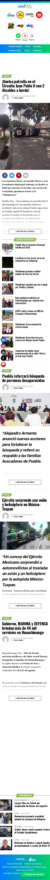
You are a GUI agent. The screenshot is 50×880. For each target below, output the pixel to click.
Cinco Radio (18, 98)
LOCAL (27, 51)
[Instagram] (3, 345)
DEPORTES (37, 51)
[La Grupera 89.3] (20, 15)
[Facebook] (3, 339)
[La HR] (39, 15)
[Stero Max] (20, 25)
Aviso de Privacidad (14, 864)
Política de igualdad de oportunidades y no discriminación (24, 867)
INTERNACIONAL (14, 51)
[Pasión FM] (30, 15)
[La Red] (11, 15)
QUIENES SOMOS (15, 47)
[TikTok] (3, 358)
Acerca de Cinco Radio (25, 870)
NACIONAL (37, 47)
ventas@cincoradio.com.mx (14, 873)
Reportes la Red (35, 874)
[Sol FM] (11, 25)
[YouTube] (3, 364)
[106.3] (30, 25)
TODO (27, 47)
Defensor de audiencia (33, 864)
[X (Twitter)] (3, 352)
